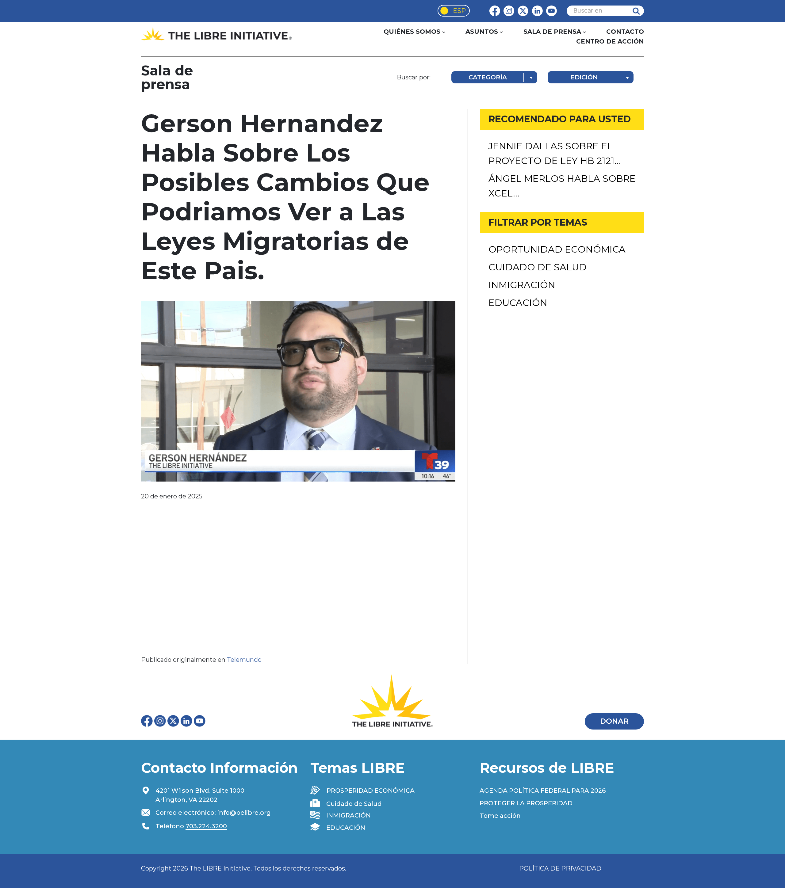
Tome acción (500, 815)
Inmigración (521, 285)
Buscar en (641, 11)
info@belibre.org (244, 812)
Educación (517, 302)
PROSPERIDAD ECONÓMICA (371, 790)
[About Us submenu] (444, 31)
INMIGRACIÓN (348, 815)
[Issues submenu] (501, 31)
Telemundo (244, 659)
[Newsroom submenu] (584, 31)
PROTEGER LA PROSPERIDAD (526, 803)
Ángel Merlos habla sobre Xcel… (562, 186)
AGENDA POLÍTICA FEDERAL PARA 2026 (543, 790)
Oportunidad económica (557, 249)
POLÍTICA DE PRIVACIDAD (560, 868)
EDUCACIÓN (345, 827)
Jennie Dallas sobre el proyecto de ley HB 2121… (554, 153)
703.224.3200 (206, 826)
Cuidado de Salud (537, 267)
